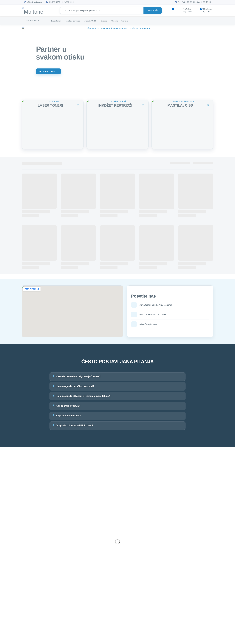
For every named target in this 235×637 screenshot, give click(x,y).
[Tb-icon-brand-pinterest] (25, 542)
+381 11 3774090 (9, 537)
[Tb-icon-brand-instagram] (18, 542)
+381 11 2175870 (9, 534)
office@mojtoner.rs (9, 530)
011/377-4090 (68, 2)
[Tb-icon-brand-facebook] (3, 542)
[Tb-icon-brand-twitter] (10, 542)
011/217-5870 (54, 2)
